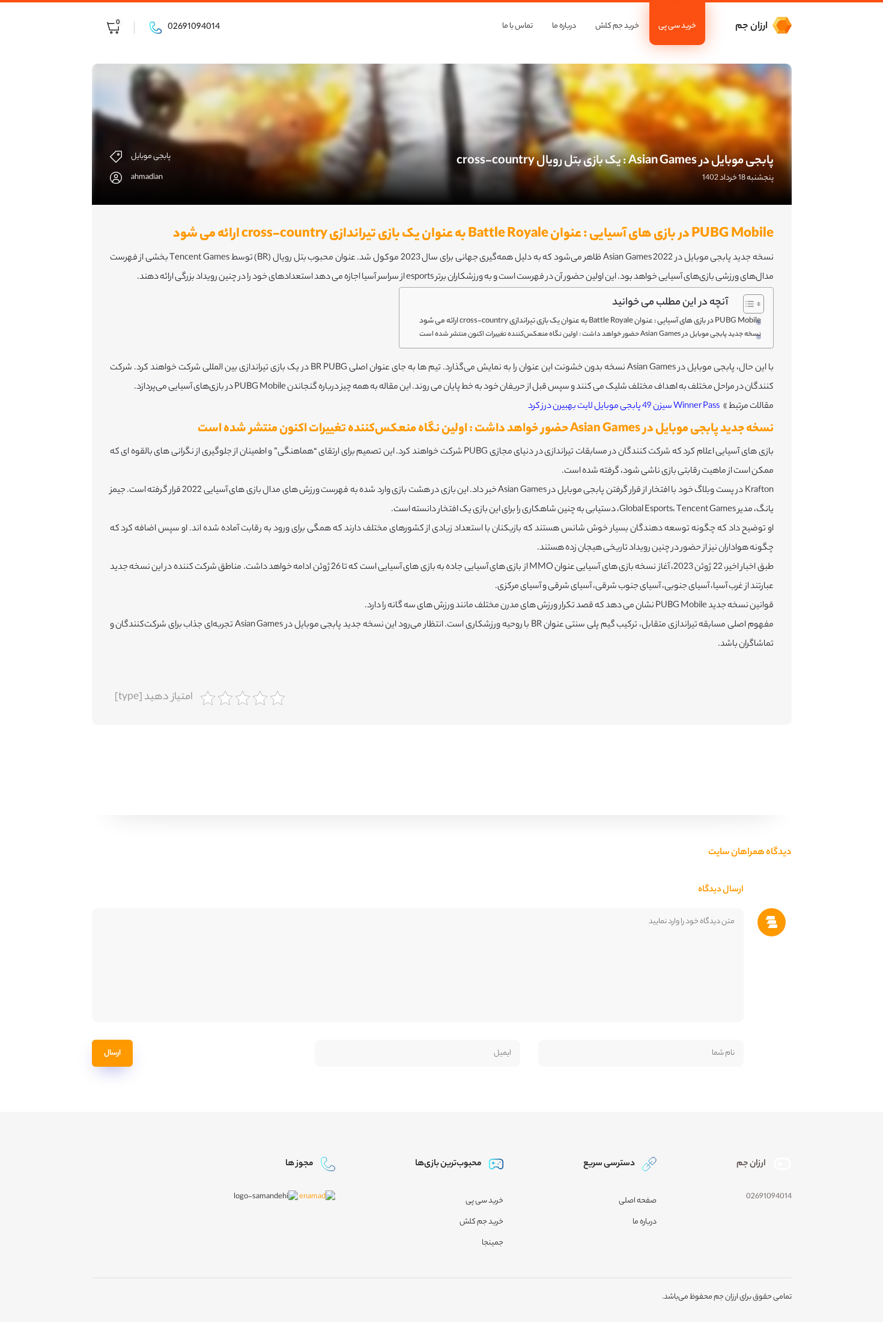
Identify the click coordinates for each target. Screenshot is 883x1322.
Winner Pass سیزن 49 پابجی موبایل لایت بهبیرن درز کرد (624, 406)
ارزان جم (751, 27)
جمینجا (492, 1243)
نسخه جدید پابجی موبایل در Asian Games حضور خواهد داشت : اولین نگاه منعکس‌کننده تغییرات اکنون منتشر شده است (590, 335)
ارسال (112, 1053)
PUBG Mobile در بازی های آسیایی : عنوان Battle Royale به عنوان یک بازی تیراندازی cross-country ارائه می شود (590, 321)
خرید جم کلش (617, 26)
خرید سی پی (677, 26)
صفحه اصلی (638, 1201)
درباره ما (564, 26)
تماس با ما (517, 26)
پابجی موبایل (151, 156)
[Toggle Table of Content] (747, 304)
